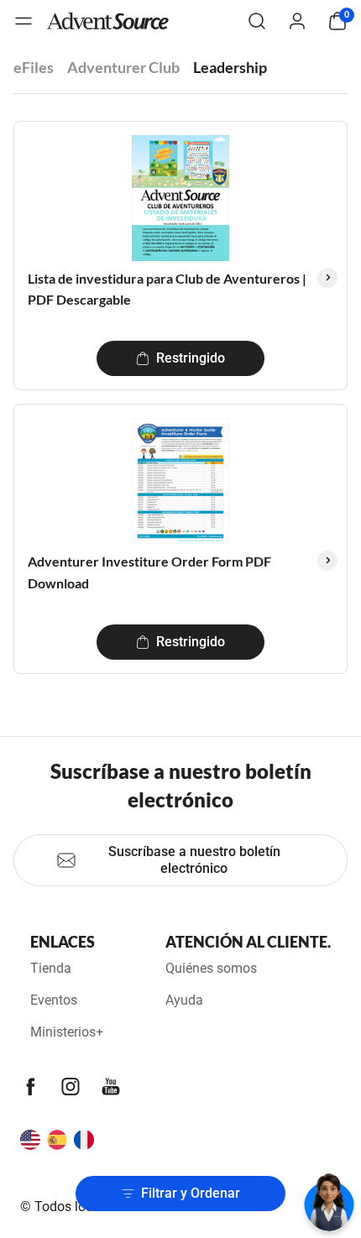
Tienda (50, 968)
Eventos (53, 1000)
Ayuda (184, 1000)
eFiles (33, 67)
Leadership (230, 67)
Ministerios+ (66, 1032)
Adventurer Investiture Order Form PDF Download (149, 572)
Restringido (190, 358)
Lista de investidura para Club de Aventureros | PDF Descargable (167, 289)
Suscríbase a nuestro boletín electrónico (194, 860)
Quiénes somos (211, 968)
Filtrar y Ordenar (190, 1193)
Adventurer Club (123, 67)
